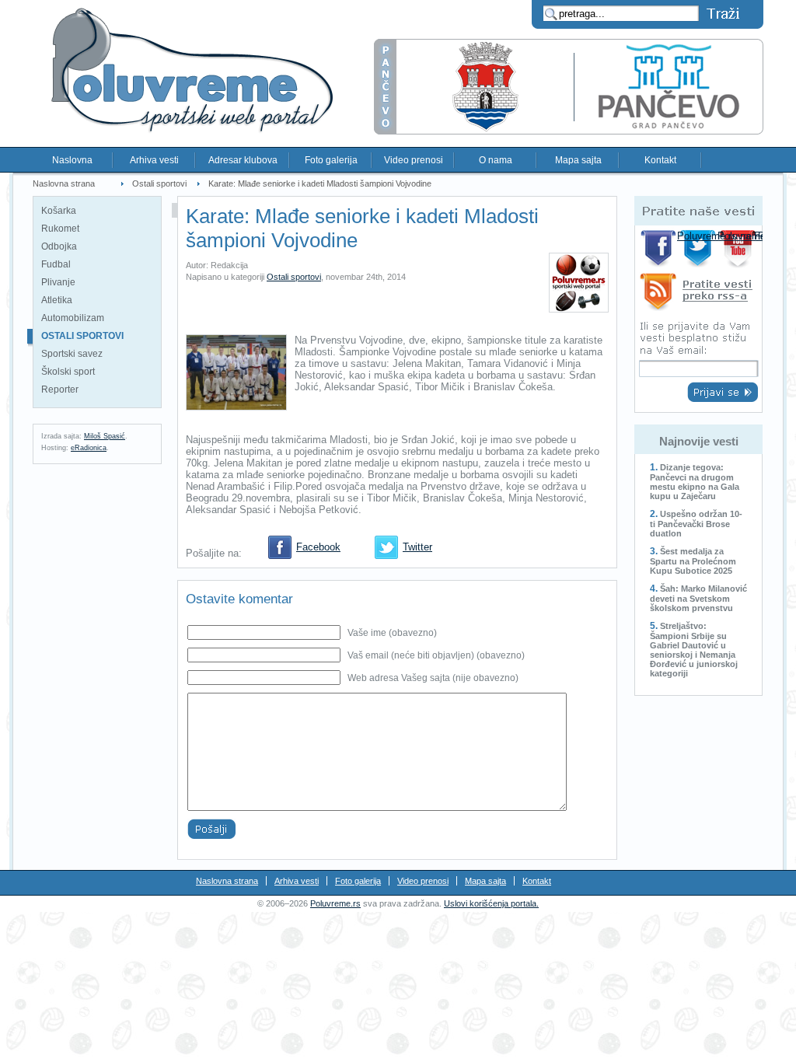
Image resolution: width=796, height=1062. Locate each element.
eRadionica (88, 448)
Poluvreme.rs (335, 903)
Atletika (56, 300)
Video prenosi (413, 160)
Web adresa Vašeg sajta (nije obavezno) (432, 677)
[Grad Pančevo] (568, 131)
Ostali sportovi (159, 183)
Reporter (60, 389)
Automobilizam (72, 318)
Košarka (58, 210)
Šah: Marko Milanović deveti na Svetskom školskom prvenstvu (698, 598)
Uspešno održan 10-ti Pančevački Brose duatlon (696, 523)
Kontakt (660, 160)
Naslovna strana (64, 183)
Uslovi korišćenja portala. (491, 903)
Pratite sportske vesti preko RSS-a (698, 294)
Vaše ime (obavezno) (392, 632)
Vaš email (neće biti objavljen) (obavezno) (436, 655)
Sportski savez (72, 353)
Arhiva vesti (154, 160)
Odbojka (59, 246)
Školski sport (68, 371)
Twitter (417, 547)
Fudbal (56, 264)
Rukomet (60, 228)
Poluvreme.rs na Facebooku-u (659, 248)
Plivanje (58, 282)
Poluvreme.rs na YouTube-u (739, 248)
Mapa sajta (578, 160)
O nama (495, 160)
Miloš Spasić (104, 436)
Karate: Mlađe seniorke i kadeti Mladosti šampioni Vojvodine (319, 183)
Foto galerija (331, 160)
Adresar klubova (243, 160)
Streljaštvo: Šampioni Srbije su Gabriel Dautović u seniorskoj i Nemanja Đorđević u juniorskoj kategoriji (694, 649)
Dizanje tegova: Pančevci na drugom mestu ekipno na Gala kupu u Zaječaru (694, 482)
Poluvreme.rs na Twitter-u (699, 248)
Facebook (318, 547)
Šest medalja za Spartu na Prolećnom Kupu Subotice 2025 (693, 561)
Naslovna (72, 160)
